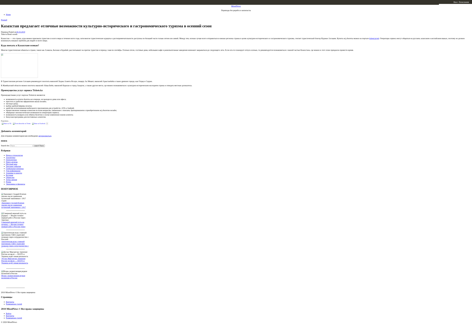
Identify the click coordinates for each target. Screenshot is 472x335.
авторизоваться (44, 136)
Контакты (10, 302)
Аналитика (10, 157)
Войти (8, 314)
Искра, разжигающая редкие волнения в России (13, 277)
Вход (456, 2)
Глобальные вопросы (15, 169)
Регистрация (464, 2)
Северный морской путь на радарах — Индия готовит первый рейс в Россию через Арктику (13, 225)
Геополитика (11, 160)
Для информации (13, 171)
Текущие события (13, 166)
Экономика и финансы (15, 184)
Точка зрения (11, 180)
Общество (10, 177)
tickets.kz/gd (374, 38)
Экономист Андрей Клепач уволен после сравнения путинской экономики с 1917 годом (13, 206)
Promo (3, 20)
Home (8, 15)
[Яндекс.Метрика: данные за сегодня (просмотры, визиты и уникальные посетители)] (20, 326)
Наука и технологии (14, 155)
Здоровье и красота (14, 173)
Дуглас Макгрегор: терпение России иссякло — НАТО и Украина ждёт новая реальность (14, 261)
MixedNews (236, 6)
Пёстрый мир (11, 164)
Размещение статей (14, 304)
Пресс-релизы (12, 162)
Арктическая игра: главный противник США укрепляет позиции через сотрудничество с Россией (15, 244)
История (9, 175)
